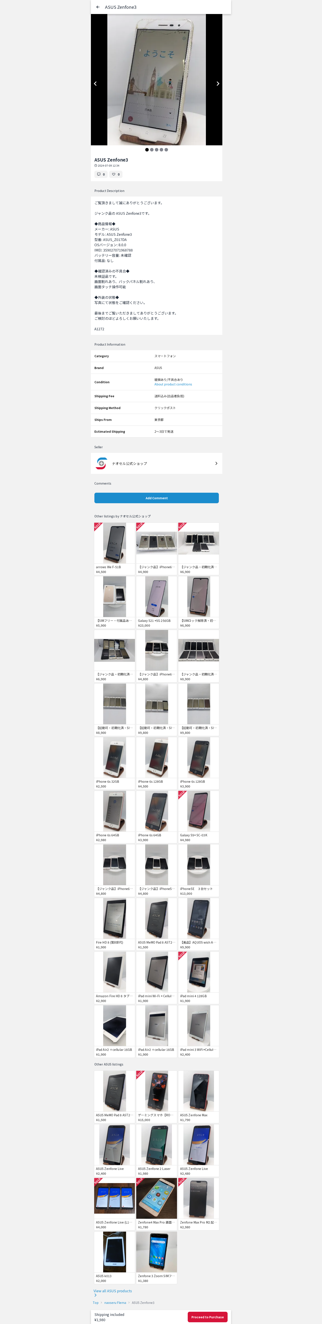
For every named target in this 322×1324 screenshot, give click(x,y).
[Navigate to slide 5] (166, 149)
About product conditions (173, 384)
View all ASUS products (113, 1290)
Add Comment (157, 498)
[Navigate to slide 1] (147, 149)
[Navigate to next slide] (218, 83)
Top (96, 1302)
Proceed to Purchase (207, 1317)
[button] (98, 7)
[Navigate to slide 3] (156, 149)
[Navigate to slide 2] (152, 149)
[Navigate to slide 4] (161, 149)
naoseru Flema (115, 1302)
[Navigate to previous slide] (95, 83)
